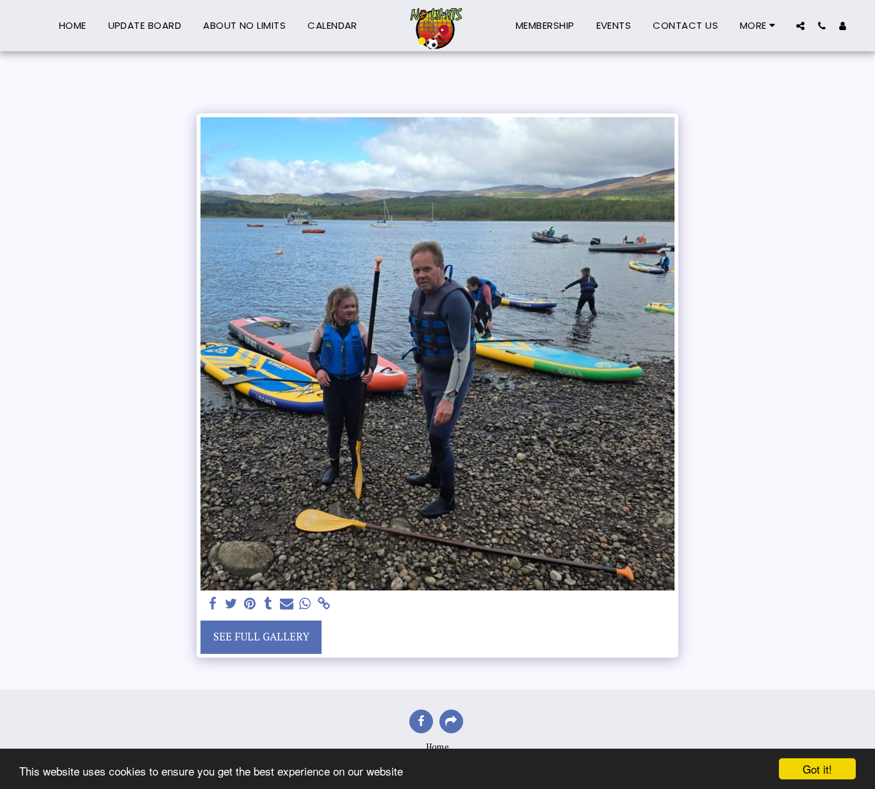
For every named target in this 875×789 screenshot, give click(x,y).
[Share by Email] (286, 604)
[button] (800, 25)
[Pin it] (249, 604)
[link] (324, 604)
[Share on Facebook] (213, 604)
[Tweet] (231, 604)
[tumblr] (268, 604)
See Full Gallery (261, 637)
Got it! (817, 769)
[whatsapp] (305, 604)
